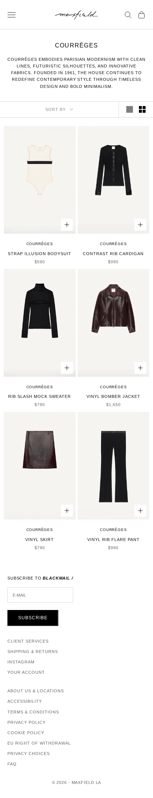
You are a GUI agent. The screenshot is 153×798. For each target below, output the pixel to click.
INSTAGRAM (21, 662)
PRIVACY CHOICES (28, 753)
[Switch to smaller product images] (142, 109)
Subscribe (33, 617)
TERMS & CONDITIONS (33, 712)
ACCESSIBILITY (24, 701)
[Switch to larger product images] (129, 109)
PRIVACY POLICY (26, 722)
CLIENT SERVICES (28, 641)
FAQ (12, 764)
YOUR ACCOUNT (26, 672)
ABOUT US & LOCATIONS (35, 691)
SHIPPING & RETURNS (32, 651)
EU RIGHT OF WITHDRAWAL (39, 743)
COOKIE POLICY (25, 733)
